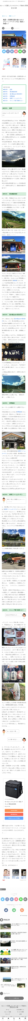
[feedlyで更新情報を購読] (14, 910)
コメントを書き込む (14, 998)
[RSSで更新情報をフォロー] (22, 910)
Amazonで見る (14, 810)
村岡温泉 (19, 412)
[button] (25, 480)
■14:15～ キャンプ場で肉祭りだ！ (13, 100)
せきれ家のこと (20, 1009)
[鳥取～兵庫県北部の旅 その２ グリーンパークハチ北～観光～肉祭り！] (12, 51)
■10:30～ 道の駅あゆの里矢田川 (12, 94)
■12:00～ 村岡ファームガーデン (12, 98)
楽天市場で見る (14, 814)
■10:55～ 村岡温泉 (9, 96)
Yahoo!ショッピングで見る (14, 818)
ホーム (7, 1009)
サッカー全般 (20, 1011)
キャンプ (3, 889)
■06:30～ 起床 (7, 89)
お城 (20, 1014)
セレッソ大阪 (7, 1011)
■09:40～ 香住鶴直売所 (10, 91)
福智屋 (15, 280)
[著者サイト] (6, 910)
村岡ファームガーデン (10, 509)
